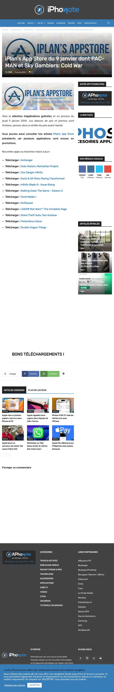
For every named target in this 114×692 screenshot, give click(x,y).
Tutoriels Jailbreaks (51, 605)
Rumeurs (61, 23)
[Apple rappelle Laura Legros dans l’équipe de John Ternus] (38, 405)
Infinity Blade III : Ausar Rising (38, 184)
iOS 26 (40, 23)
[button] (108, 23)
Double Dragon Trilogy (33, 227)
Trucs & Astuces (48, 560)
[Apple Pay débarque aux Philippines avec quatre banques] (63, 432)
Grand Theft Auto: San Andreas (39, 215)
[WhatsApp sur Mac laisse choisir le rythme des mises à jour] (38, 432)
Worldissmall (84, 630)
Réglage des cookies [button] (14, 685)
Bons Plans (29, 30)
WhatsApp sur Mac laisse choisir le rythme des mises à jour (37, 446)
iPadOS (50, 23)
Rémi (10, 72)
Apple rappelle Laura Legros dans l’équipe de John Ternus (37, 418)
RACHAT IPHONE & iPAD (51, 569)
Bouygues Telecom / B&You (91, 574)
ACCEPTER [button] (34, 685)
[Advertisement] (95, 201)
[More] (63, 374)
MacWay (82, 597)
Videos (43, 592)
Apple (30, 23)
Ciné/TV (44, 587)
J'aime (82, 167)
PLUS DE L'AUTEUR (37, 390)
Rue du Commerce (86, 616)
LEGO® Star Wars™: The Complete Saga (44, 209)
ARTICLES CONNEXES (14, 390)
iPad (79, 23)
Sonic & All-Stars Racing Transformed (42, 178)
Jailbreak (45, 601)
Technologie (46, 574)
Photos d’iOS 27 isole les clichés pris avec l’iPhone (62, 418)
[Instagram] (87, 658)
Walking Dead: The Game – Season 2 (42, 190)
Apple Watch (90, 23)
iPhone (71, 23)
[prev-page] (4, 455)
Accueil (21, 23)
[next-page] (9, 455)
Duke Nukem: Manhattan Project (39, 166)
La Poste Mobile (85, 593)
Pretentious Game (31, 221)
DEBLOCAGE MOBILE (49, 565)
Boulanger (83, 565)
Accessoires (46, 578)
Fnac (80, 588)
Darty (80, 584)
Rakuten (82, 607)
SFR (80, 625)
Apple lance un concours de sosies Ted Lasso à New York (12, 446)
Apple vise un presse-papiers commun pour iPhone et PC (12, 418)
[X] (93, 658)
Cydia (43, 596)
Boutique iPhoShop (87, 570)
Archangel (26, 160)
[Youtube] (100, 658)
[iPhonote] (57, 9)
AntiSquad (27, 202)
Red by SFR (83, 611)
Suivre (91, 167)
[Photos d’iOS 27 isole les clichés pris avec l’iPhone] (63, 405)
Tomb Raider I (28, 196)
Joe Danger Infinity (32, 172)
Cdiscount (83, 579)
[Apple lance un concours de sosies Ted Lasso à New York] (13, 432)
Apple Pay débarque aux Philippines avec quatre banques (63, 446)
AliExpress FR (84, 560)
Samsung (82, 621)
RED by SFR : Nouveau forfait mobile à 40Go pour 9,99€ (94, 285)
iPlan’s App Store (63, 133)
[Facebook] (80, 658)
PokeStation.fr (85, 602)
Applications (16, 30)
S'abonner (107, 167)
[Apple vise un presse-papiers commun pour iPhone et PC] (13, 405)
